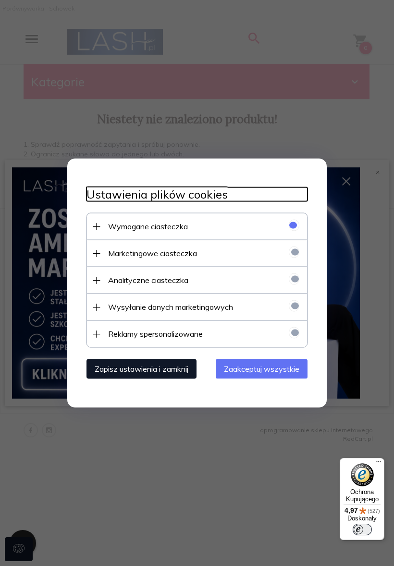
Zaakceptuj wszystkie (261, 369)
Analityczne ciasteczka (148, 280)
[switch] (362, 529)
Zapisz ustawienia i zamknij (141, 369)
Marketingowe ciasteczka (152, 253)
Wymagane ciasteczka (148, 226)
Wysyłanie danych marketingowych (170, 307)
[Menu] (378, 464)
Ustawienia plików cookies (157, 194)
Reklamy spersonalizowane (155, 334)
